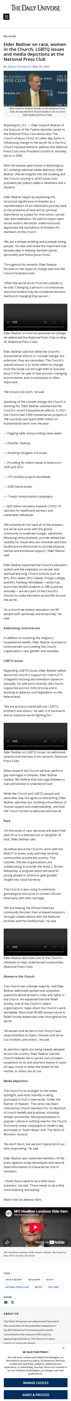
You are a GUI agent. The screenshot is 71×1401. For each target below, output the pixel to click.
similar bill (27, 688)
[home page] (35, 9)
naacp (49, 1279)
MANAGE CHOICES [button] (35, 1383)
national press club (17, 1287)
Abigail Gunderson (19, 66)
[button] (63, 1348)
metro (38, 1287)
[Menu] (6, 17)
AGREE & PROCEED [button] (35, 1395)
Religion (10, 36)
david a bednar (14, 1279)
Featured (53, 1287)
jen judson (34, 1279)
